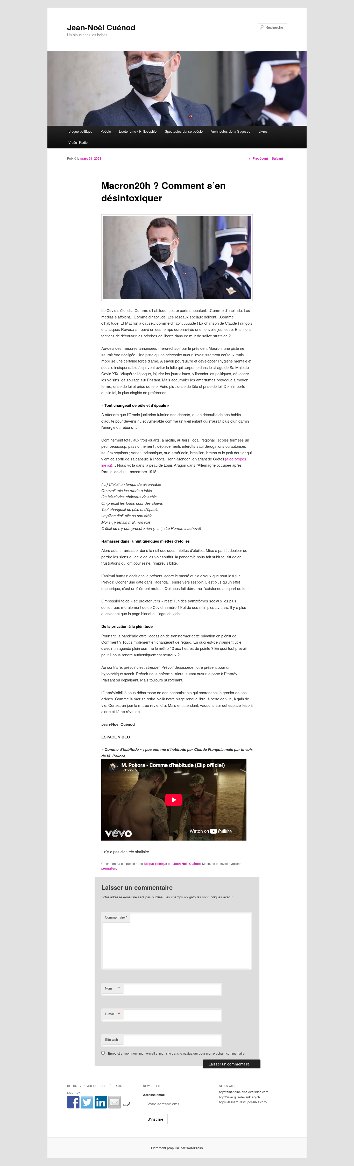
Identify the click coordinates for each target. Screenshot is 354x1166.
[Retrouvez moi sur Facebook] (73, 1102)
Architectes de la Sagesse (230, 131)
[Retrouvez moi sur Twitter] (87, 1102)
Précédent (258, 158)
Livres (263, 131)
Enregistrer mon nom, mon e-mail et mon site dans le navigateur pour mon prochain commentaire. (176, 1053)
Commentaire (116, 917)
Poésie (106, 131)
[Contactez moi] (114, 1102)
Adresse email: (154, 1094)
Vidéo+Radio (78, 142)
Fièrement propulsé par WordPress (177, 1148)
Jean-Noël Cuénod (101, 27)
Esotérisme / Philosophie (138, 131)
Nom (112, 988)
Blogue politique (80, 131)
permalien (108, 868)
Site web (111, 1039)
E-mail (112, 1014)
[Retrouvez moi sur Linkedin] (101, 1102)
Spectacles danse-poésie (184, 131)
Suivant (279, 158)
